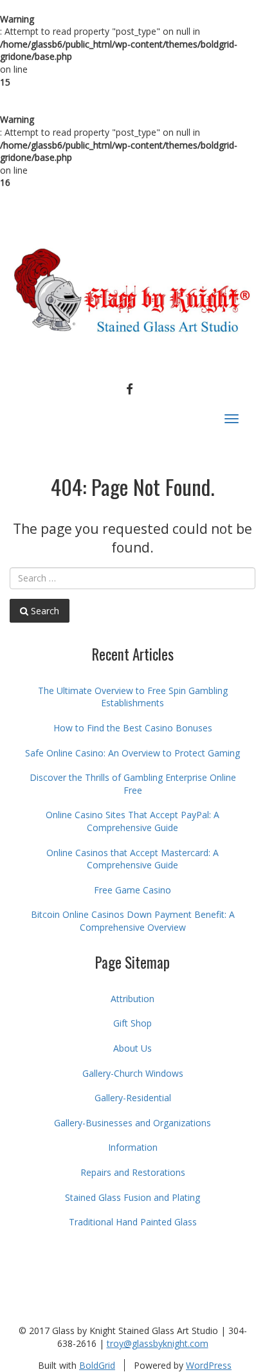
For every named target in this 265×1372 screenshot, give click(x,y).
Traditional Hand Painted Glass (133, 1222)
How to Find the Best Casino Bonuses (132, 728)
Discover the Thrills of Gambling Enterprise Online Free (133, 783)
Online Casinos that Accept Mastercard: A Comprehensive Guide (132, 859)
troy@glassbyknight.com (157, 1343)
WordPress (209, 1365)
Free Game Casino (132, 890)
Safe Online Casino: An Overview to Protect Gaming (132, 753)
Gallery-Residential (133, 1098)
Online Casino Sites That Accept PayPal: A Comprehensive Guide (132, 821)
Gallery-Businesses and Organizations (132, 1123)
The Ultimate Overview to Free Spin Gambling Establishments (133, 696)
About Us (132, 1048)
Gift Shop (132, 1023)
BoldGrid (97, 1365)
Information (133, 1147)
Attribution (132, 998)
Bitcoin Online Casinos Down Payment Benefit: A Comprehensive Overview (133, 920)
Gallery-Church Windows (132, 1073)
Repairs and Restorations (132, 1172)
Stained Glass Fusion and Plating (132, 1197)
